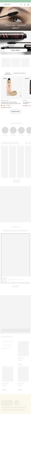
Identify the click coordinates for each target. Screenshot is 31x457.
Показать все (15, 111)
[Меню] (2, 5)
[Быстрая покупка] (20, 96)
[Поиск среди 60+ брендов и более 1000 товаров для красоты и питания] (21, 5)
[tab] (8, 73)
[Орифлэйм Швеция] (7, 4)
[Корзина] (28, 4)
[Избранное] (20, 93)
